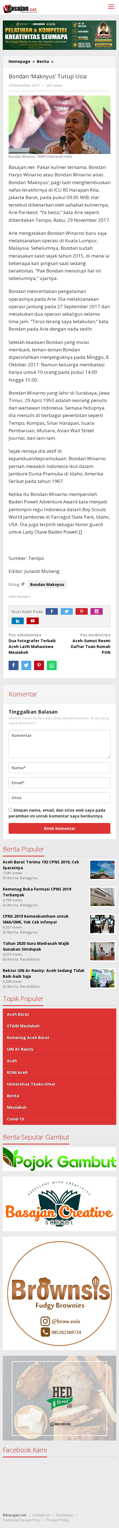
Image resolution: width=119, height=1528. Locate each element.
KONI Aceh (17, 1072)
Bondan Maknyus (47, 584)
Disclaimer (64, 1514)
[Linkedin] (19, 621)
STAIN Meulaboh (23, 1025)
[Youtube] (34, 621)
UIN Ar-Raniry (20, 1049)
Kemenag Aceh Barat (28, 1037)
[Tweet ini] (26, 665)
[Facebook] (53, 611)
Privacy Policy (57, 1519)
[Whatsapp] (52, 665)
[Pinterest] (83, 611)
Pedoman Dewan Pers (21, 1519)
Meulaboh (17, 1107)
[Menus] (111, 7)
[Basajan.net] (20, 8)
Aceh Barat (18, 1014)
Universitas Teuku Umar (31, 1084)
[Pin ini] (39, 665)
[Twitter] (68, 611)
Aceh (12, 1060)
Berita (13, 1095)
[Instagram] (97, 611)
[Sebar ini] (14, 665)
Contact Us (41, 1514)
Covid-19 (15, 1118)
